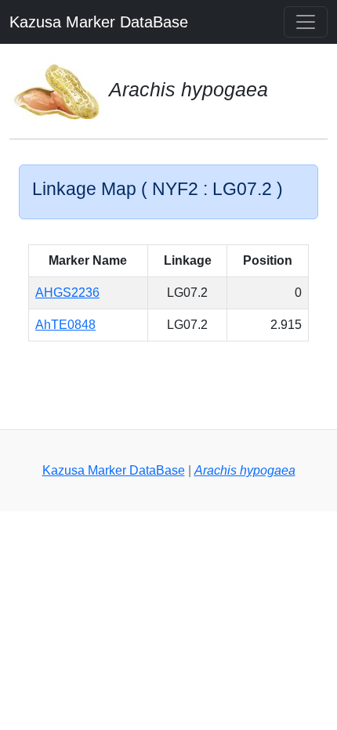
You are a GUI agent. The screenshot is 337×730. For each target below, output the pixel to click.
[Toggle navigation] (306, 22)
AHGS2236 (67, 292)
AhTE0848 (65, 324)
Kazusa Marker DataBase (98, 22)
